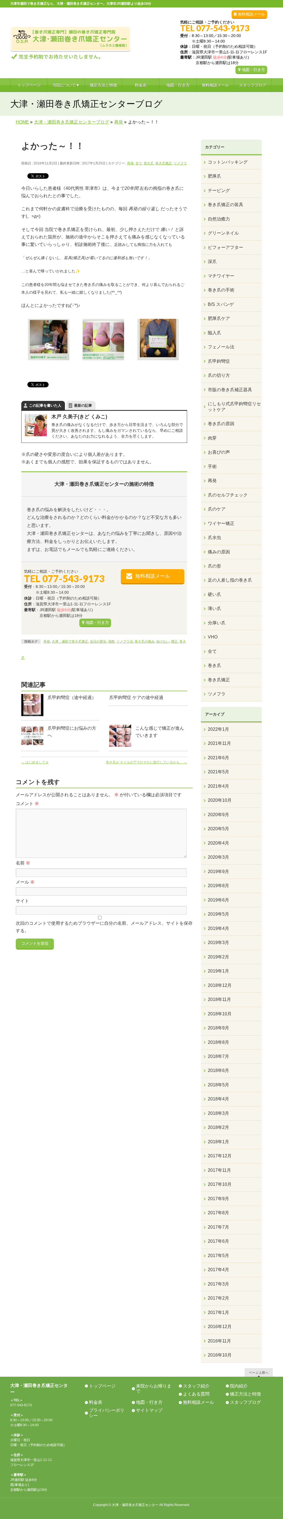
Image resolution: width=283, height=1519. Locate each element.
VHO (213, 637)
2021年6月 (218, 757)
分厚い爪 (217, 623)
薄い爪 (214, 608)
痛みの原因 (219, 552)
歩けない (162, 641)
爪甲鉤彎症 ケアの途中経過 (136, 697)
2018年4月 (218, 1099)
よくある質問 (196, 1394)
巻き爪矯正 (163, 163)
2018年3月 (218, 1113)
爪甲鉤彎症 (219, 361)
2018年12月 (220, 985)
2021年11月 (219, 743)
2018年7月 (218, 1056)
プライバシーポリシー (106, 1413)
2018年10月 (220, 1013)
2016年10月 (220, 1355)
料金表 (95, 1402)
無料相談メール (251, 14)
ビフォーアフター (225, 247)
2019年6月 (218, 900)
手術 (212, 466)
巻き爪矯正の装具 (225, 204)
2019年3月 (218, 942)
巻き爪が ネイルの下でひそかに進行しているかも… (146, 762)
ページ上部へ (259, 1372)
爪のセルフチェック (228, 495)
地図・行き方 (253, 69)
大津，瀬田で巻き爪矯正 (70, 641)
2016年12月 (220, 1326)
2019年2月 (218, 957)
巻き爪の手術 (221, 290)
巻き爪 (149, 163)
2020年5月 (218, 828)
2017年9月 (218, 1198)
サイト (22, 900)
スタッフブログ (245, 1402)
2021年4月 (218, 786)
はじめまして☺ (35, 762)
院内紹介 (239, 1386)
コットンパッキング (228, 162)
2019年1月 (218, 971)
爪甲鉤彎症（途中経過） (72, 697)
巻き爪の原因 (221, 423)
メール (25, 882)
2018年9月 (218, 1028)
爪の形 (214, 566)
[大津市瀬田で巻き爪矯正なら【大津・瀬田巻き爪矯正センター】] (70, 55)
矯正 (174, 641)
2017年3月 (218, 1284)
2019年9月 (218, 871)
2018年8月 (218, 1042)
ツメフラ (180, 163)
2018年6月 (218, 1070)
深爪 (212, 261)
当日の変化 (98, 641)
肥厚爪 (214, 176)
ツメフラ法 (124, 641)
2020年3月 (218, 857)
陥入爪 (214, 332)
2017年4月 (218, 1269)
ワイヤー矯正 (221, 523)
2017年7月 (218, 1227)
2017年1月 (218, 1312)
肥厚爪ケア (219, 318)
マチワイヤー (221, 276)
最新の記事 (83, 405)
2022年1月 (218, 729)
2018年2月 (218, 1127)
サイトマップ (149, 1410)
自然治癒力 (219, 219)
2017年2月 (218, 1298)
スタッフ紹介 (196, 1386)
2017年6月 (218, 1241)
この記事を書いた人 (45, 405)
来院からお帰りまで (153, 1389)
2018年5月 (218, 1084)
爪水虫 (214, 537)
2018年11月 (219, 999)
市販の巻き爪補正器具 (230, 389)
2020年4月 (218, 843)
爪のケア (217, 509)
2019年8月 (218, 885)
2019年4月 (218, 928)
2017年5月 (218, 1255)
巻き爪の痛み (144, 641)
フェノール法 (221, 347)
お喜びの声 (219, 452)
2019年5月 (218, 914)
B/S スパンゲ (221, 304)
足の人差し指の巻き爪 (230, 580)
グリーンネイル (223, 233)
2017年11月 (219, 1170)
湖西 (111, 641)
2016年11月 (219, 1341)
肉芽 (212, 438)
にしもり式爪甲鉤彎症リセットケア (234, 406)
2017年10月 (220, 1184)
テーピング (219, 190)
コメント (27, 803)
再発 (130, 163)
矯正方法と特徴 (245, 1394)
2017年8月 (218, 1212)
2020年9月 (218, 814)
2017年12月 (220, 1155)
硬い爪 (214, 594)
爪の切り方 (219, 375)
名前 (23, 863)
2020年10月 (220, 800)
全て (138, 163)
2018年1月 (218, 1141)
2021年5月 (218, 771)
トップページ (102, 1386)
